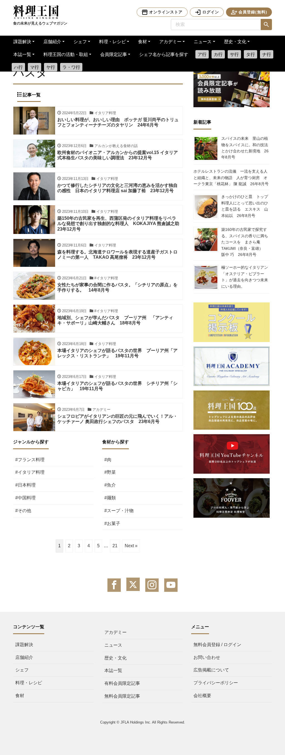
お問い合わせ (206, 657)
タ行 (250, 54)
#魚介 (110, 485)
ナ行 (266, 54)
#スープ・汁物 (119, 510)
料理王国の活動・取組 (65, 54)
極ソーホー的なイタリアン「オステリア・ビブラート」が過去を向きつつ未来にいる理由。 (244, 276)
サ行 (234, 54)
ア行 (202, 54)
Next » (131, 545)
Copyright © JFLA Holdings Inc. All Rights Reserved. (142, 722)
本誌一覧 (22, 54)
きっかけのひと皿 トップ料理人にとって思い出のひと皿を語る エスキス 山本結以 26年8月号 (244, 206)
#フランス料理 (30, 459)
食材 (142, 41)
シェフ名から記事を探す (163, 54)
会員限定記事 (113, 54)
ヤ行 (50, 67)
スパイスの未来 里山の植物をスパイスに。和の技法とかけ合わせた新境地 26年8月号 (245, 147)
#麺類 (110, 497)
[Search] (266, 24)
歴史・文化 (235, 41)
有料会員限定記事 (122, 683)
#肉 (107, 459)
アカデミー (170, 41)
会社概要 (202, 695)
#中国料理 (25, 497)
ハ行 (18, 67)
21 (114, 545)
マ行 (34, 67)
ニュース (203, 41)
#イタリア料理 (30, 472)
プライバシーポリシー (215, 682)
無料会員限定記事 (122, 696)
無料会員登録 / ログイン (217, 644)
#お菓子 (112, 523)
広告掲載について (211, 670)
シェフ (80, 41)
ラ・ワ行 (71, 67)
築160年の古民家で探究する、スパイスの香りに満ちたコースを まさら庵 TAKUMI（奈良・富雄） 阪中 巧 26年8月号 (244, 242)
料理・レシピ (112, 41)
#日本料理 (25, 485)
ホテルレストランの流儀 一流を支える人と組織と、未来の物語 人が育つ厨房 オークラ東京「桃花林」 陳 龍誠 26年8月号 (231, 177)
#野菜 (110, 472)
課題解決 (22, 41)
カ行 (218, 54)
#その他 (23, 510)
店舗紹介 (52, 41)
